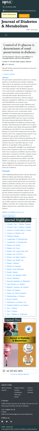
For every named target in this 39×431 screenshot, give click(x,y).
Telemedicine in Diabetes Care (16, 302)
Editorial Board (17, 395)
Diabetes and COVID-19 (15, 254)
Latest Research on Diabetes (16, 284)
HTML (12, 216)
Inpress (4, 390)
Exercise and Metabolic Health (16, 275)
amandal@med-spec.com (15, 212)
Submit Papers (19, 388)
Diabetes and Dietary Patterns (16, 257)
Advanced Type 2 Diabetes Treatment (19, 227)
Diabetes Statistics (12, 272)
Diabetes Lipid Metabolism (15, 269)
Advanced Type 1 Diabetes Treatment (19, 224)
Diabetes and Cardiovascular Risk (17, 251)
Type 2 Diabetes (12, 311)
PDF (5, 216)
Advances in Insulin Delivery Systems (19, 230)
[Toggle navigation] (5, 35)
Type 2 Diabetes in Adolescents (17, 314)
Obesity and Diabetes (13, 290)
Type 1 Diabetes (12, 308)
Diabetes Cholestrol (13, 263)
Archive (30, 388)
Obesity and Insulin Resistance (16, 293)
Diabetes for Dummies (14, 266)
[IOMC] (7, 3)
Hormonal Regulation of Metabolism (18, 281)
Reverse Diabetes (12, 299)
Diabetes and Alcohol (13, 245)
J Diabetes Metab (9, 74)
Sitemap (30, 392)
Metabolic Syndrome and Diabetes (17, 287)
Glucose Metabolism (13, 278)
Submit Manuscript (9, 14)
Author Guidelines (18, 391)
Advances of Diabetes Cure (15, 233)
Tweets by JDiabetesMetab (19, 374)
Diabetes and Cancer (13, 248)
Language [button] (23, 16)
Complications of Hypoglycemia (17, 242)
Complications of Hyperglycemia (17, 239)
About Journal (6, 388)
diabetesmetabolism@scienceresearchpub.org (20, 11)
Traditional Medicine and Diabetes (17, 305)
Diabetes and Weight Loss (15, 260)
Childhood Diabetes (13, 236)
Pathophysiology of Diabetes (16, 296)
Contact (30, 390)
